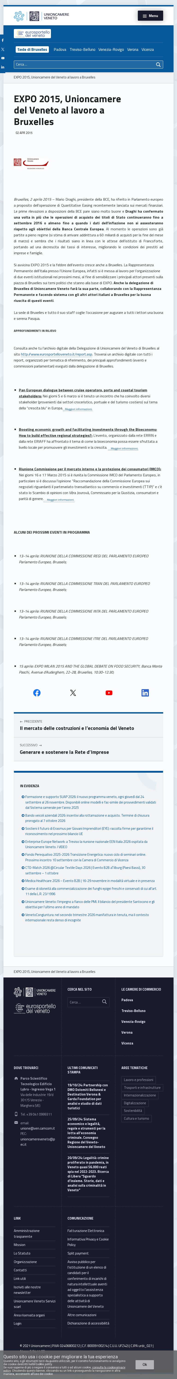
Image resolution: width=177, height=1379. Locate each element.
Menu (153, 15)
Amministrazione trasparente (27, 1233)
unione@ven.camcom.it (38, 1128)
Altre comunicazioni (82, 1315)
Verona (133, 49)
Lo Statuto (22, 1253)
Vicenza (148, 49)
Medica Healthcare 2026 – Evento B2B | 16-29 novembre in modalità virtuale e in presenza (90, 880)
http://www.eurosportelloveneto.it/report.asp (56, 354)
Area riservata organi (29, 1315)
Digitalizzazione (135, 1103)
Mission (19, 1244)
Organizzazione (25, 1261)
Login (17, 1323)
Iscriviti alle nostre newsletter (27, 1289)
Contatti (20, 1270)
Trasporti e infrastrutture (142, 1087)
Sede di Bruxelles (32, 49)
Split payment (78, 1253)
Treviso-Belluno (82, 49)
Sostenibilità (133, 1110)
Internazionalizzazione (140, 1095)
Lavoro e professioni (138, 1079)
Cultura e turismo (136, 1118)
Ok (145, 1364)
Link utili (20, 1278)
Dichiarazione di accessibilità (88, 1323)
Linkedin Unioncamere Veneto (145, 693)
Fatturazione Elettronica (86, 1230)
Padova (60, 49)
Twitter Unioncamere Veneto (73, 693)
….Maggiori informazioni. (59, 499)
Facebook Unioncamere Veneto (37, 693)
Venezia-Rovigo (111, 49)
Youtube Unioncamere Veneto (109, 693)
